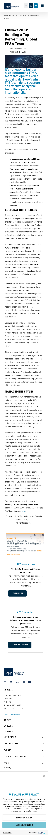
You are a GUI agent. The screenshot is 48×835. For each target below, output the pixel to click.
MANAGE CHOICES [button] (24, 817)
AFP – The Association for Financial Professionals (21, 15)
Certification (11, 743)
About (7, 720)
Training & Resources (15, 756)
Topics (7, 763)
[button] (44, 775)
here (23, 511)
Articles (6, 18)
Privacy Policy (7, 833)
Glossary (7, 768)
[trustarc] (41, 833)
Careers (8, 726)
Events (7, 750)
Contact (8, 731)
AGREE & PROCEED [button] (24, 825)
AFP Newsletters (26, 612)
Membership (10, 737)
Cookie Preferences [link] (12, 715)
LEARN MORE (17, 593)
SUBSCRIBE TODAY (20, 645)
